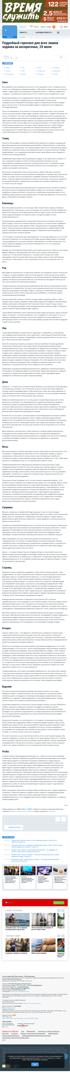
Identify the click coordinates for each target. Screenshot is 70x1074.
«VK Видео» (51, 811)
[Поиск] (65, 32)
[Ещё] (58, 33)
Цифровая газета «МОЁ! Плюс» (10, 1031)
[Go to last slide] (2, 877)
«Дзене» (30, 811)
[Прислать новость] (53, 27)
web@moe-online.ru (14, 991)
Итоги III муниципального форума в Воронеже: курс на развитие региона (27, 879)
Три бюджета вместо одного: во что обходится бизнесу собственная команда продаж (60, 879)
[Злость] (36, 819)
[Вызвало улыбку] (12, 819)
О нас (22, 1031)
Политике (43, 1058)
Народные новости (44, 32)
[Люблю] (18, 819)
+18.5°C (36, 27)
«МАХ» (30, 809)
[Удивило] (24, 819)
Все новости (14, 1033)
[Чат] (65, 1056)
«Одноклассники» (18, 1018)
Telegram (14, 811)
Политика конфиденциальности (11, 1035)
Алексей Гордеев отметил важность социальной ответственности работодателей (11, 879)
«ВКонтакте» (22, 811)
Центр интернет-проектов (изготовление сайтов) (15, 1038)
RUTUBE (31, 1018)
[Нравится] (6, 819)
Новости (23, 32)
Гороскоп (22, 37)
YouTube (26, 1018)
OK (35, 1064)
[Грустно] (30, 819)
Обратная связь (31, 1031)
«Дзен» (4, 1018)
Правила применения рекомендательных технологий (36, 1035)
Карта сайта (5, 1033)
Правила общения (53, 1033)
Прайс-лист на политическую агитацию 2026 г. (33, 1033)
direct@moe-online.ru (10, 1007)
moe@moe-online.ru (24, 991)
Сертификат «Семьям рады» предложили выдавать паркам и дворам (43, 879)
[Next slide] (67, 877)
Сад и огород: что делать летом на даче (49, 1031)
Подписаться (58, 903)
